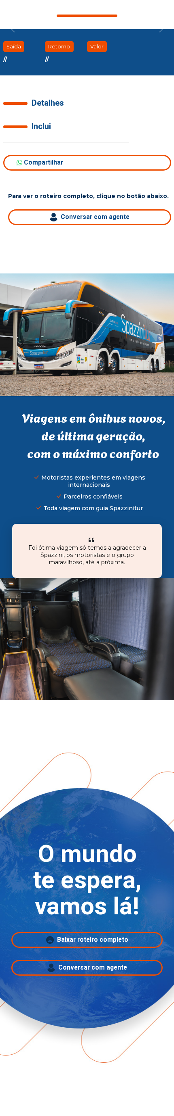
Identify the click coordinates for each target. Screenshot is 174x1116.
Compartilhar (42, 162)
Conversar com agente (93, 217)
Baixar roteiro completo (91, 940)
